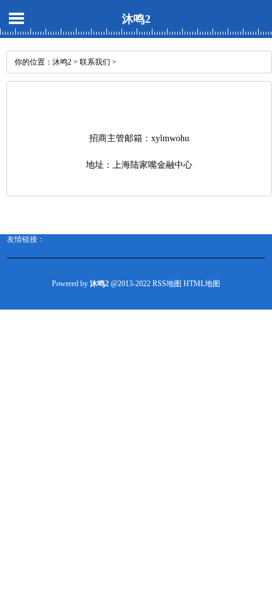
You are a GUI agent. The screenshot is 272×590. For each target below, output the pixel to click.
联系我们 (95, 62)
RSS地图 (167, 283)
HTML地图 (201, 283)
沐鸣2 (136, 19)
